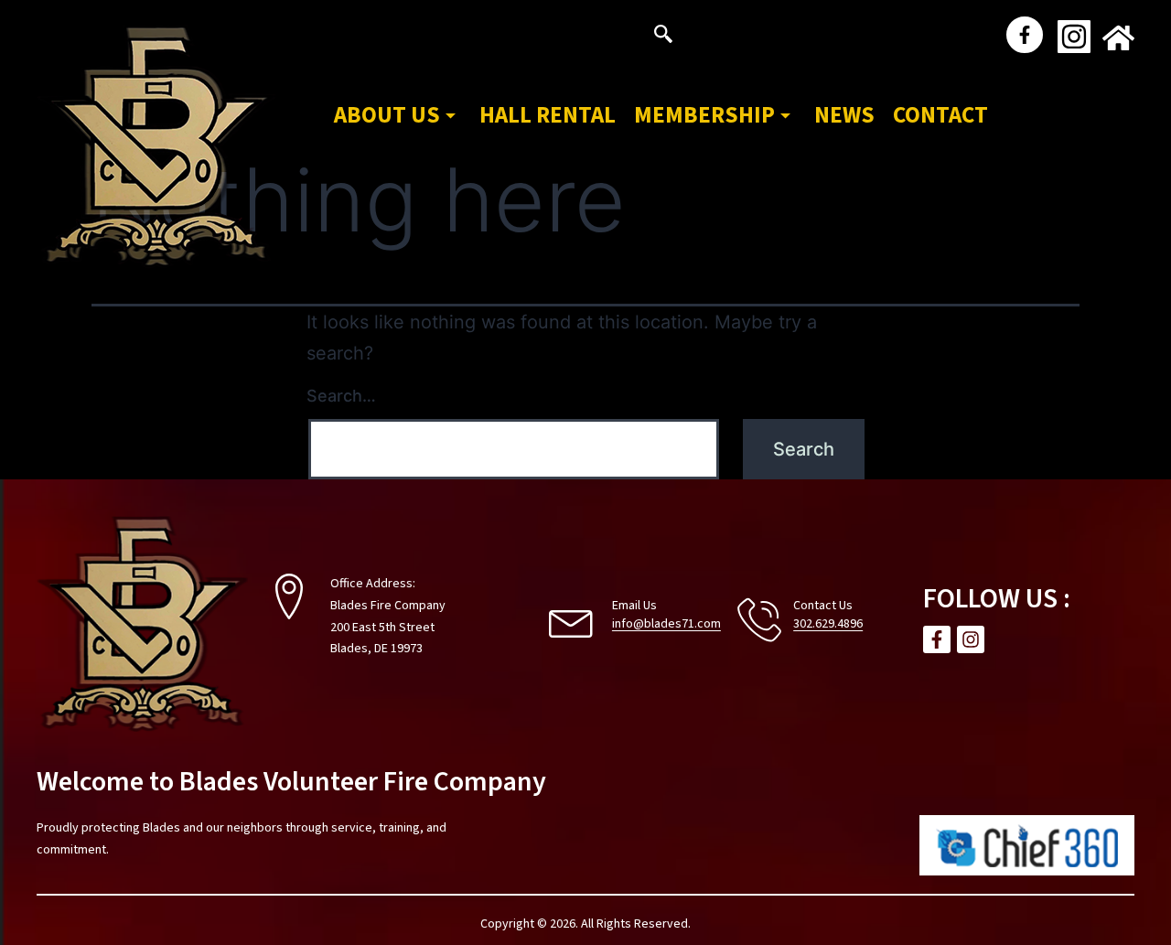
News (844, 115)
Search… (341, 395)
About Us (387, 115)
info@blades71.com (666, 624)
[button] (663, 36)
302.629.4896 (828, 624)
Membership (704, 115)
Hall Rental (547, 115)
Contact (940, 115)
